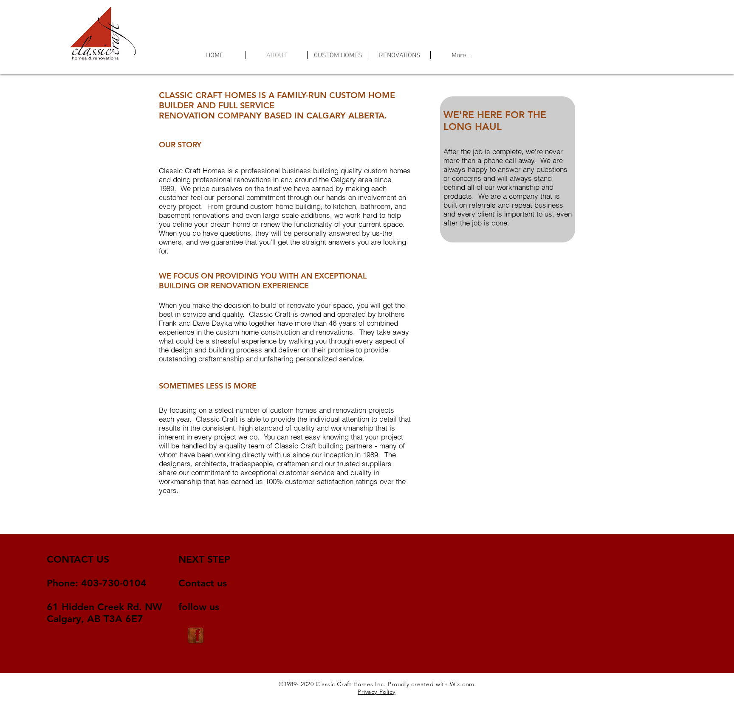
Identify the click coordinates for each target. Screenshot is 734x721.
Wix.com (462, 684)
